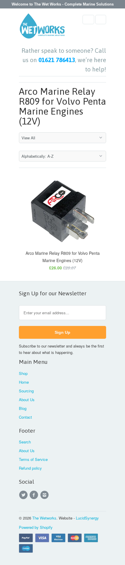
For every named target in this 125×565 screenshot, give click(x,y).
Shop (23, 373)
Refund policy (30, 468)
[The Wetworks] (42, 28)
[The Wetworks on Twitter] (24, 495)
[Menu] (88, 19)
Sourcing (26, 391)
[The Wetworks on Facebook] (34, 495)
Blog (22, 408)
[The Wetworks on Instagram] (45, 495)
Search (25, 442)
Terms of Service (33, 459)
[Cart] (100, 19)
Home (24, 382)
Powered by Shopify (36, 527)
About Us (27, 399)
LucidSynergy (87, 518)
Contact (25, 417)
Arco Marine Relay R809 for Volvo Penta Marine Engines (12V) (62, 106)
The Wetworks (44, 518)
